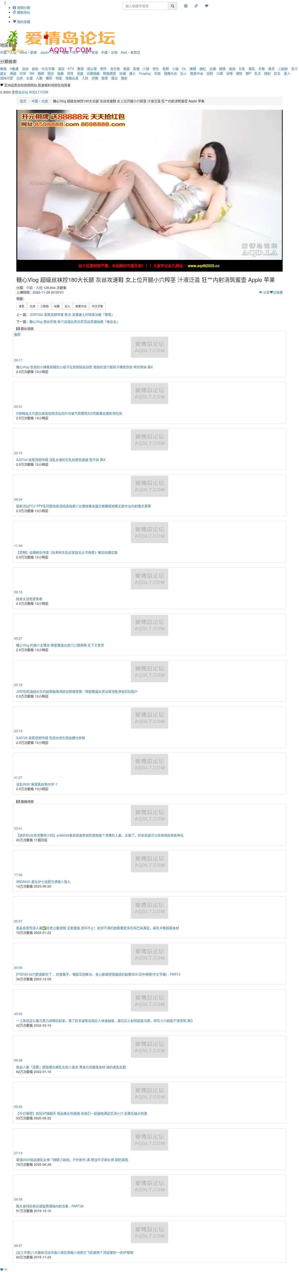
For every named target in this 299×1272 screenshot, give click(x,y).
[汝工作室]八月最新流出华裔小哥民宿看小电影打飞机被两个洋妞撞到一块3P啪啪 (74, 1252)
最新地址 (23, 12)
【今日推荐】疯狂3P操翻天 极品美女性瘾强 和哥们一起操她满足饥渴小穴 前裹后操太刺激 (81, 1113)
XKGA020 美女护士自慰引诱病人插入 (43, 881)
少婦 (146, 68)
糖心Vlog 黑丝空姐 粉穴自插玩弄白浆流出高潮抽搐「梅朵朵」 (74, 321)
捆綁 (41, 73)
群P (248, 73)
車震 (126, 68)
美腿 (13, 73)
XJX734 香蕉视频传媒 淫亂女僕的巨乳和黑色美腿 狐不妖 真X (60, 459)
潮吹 (239, 73)
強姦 (60, 73)
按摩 (104, 78)
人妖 (85, 78)
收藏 (278, 292)
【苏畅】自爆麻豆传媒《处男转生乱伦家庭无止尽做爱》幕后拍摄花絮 (66, 552)
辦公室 (92, 68)
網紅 (202, 68)
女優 (29, 78)
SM (31, 73)
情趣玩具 (71, 78)
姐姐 (232, 68)
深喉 (229, 73)
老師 (165, 68)
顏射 (267, 73)
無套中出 (196, 73)
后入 (183, 73)
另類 (95, 78)
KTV (71, 68)
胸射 (124, 78)
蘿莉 (49, 78)
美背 (271, 68)
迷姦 (80, 73)
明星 (59, 78)
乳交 (257, 73)
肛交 (277, 73)
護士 (132, 73)
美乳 (252, 68)
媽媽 (222, 68)
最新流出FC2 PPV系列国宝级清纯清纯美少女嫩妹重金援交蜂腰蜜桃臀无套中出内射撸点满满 (83, 506)
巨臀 (261, 68)
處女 (3, 73)
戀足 (50, 73)
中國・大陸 (40, 101)
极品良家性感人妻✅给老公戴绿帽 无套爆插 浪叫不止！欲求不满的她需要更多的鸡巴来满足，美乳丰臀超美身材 (97, 927)
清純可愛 (6, 78)
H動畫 (14, 68)
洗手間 (115, 68)
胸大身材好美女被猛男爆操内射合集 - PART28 (50, 1206)
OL (184, 68)
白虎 (19, 78)
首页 (23, 101)
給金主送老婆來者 (29, 598)
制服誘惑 (109, 73)
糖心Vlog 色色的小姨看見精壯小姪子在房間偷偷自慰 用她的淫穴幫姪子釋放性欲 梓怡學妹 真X (84, 367)
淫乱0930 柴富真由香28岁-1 (36, 784)
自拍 (25, 68)
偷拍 (35, 68)
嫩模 (193, 68)
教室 (80, 68)
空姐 (157, 73)
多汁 (294, 68)
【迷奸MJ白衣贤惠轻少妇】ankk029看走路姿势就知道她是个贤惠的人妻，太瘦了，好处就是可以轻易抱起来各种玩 (100, 835)
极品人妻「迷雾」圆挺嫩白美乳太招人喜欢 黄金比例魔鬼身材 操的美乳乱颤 (71, 1067)
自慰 (209, 73)
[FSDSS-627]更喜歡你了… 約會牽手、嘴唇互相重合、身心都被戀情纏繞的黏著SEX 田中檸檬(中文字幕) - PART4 (98, 974)
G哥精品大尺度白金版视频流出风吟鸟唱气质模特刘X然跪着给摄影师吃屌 (69, 413)
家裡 (136, 68)
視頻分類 (23, 7)
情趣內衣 (170, 73)
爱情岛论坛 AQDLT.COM (30, 92)
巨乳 (242, 68)
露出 (114, 78)
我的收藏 (23, 21)
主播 (212, 68)
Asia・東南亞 (130, 52)
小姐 (175, 68)
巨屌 (23, 73)
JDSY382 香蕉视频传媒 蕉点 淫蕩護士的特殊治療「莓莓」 (71, 314)
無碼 (3, 68)
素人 (287, 73)
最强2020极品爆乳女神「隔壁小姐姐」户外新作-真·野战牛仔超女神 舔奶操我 (72, 1159)
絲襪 (122, 73)
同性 (70, 73)
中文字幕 (48, 68)
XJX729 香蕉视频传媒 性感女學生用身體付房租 (50, 737)
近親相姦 (93, 73)
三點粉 (283, 68)
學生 (156, 68)
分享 (266, 292)
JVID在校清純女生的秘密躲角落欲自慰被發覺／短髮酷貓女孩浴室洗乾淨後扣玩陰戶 (77, 691)
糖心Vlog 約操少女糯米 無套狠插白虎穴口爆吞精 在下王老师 (60, 645)
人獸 (39, 78)
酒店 (61, 68)
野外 (103, 68)
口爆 (219, 73)
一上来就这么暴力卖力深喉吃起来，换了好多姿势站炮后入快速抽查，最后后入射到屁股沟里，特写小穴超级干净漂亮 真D (104, 1020)
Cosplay (145, 73)
